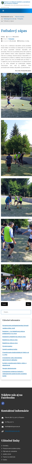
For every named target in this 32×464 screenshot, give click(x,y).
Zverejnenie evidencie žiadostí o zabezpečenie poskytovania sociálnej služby (14, 374)
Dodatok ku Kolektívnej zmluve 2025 (14, 336)
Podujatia (11, 38)
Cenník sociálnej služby (9, 349)
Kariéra (5, 460)
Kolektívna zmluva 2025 (9, 340)
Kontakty (5, 445)
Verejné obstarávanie (9, 368)
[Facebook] (3, 403)
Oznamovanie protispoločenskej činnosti (15, 325)
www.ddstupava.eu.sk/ (12, 431)
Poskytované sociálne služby (11, 448)
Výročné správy (7, 346)
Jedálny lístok (7, 454)
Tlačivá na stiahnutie (9, 457)
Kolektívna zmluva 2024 (10, 343)
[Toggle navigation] (3, 11)
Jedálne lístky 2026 (8, 328)
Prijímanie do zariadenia (10, 451)
